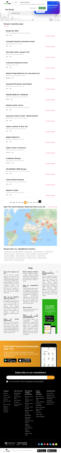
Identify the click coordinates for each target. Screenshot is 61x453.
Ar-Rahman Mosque (13, 158)
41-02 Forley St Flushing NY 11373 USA (15, 192)
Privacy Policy (29, 381)
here (5, 291)
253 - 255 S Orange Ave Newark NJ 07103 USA (17, 96)
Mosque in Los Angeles (9, 253)
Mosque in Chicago (20, 253)
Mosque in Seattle (49, 251)
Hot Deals (16, 402)
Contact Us (6, 395)
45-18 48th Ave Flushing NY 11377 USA (15, 86)
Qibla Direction (39, 396)
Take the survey (40, 11)
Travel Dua (38, 412)
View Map (6, 26)
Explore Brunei (28, 427)
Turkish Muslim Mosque (15, 179)
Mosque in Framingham (31, 253)
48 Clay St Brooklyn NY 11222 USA (15, 43)
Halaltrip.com (18, 450)
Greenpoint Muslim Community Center (20, 41)
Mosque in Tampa (8, 251)
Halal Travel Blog (40, 407)
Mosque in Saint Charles (9, 258)
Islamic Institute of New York (17, 126)
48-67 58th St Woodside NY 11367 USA (15, 54)
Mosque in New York (8, 260)
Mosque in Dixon (28, 251)
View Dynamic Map (52, 206)
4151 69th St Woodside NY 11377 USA (15, 139)
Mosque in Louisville (19, 260)
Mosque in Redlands (20, 255)
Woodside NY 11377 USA (12, 65)
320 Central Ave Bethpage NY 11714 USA (16, 75)
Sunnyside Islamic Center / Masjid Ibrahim (22, 116)
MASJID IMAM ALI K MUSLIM (17, 94)
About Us (5, 393)
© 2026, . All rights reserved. (21, 450)
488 (19, 202)
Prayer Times (39, 414)
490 (25, 202)
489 (22, 202)
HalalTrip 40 (50, 404)
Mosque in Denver (41, 255)
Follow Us (5, 399)
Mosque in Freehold (42, 258)
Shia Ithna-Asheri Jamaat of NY (18, 52)
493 (34, 202)
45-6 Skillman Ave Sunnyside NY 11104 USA (16, 181)
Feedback (5, 409)
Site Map (5, 411)
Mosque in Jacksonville (43, 253)
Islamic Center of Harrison (16, 148)
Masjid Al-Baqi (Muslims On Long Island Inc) (23, 73)
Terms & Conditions (39, 381)
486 (14, 202)
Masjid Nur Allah (12, 31)
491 (28, 202)
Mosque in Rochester (21, 258)
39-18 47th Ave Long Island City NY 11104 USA (17, 118)
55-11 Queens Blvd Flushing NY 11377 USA (16, 128)
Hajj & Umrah (50, 393)
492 (31, 202)
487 (17, 202)
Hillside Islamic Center (14, 105)
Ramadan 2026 (50, 395)
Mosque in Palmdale (31, 255)
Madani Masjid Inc (13, 137)
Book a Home (17, 400)
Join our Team (6, 397)
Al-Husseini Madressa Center (17, 63)
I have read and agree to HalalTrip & (26, 381)
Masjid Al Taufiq (12, 190)
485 (11, 202)
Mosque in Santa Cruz (38, 251)
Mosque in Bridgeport (18, 251)
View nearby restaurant (50, 35)
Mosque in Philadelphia (9, 255)
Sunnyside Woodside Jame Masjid (19, 84)
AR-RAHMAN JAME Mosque (16, 169)
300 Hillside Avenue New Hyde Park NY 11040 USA (18, 107)
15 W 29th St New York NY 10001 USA (15, 160)
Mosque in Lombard (32, 258)
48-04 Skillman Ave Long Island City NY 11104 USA (18, 171)
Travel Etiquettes (40, 416)
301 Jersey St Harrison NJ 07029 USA (15, 150)
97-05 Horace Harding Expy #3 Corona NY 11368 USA (18, 33)
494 (37, 202)
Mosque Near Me (40, 401)
